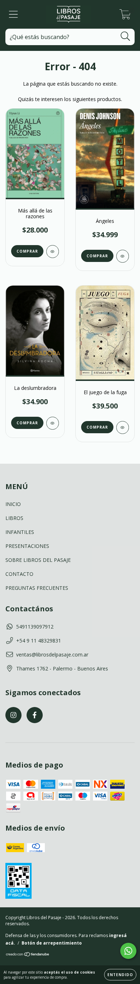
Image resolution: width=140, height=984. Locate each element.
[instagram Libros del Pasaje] (13, 715)
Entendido (120, 974)
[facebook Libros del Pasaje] (35, 715)
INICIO (13, 504)
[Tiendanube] (27, 955)
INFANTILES (19, 532)
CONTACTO (19, 573)
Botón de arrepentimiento (52, 943)
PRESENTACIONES (27, 546)
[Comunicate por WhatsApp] (128, 951)
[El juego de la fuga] (122, 427)
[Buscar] (125, 36)
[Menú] (13, 14)
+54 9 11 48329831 (38, 640)
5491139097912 (34, 626)
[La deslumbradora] (52, 423)
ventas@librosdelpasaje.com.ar (52, 654)
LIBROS (14, 518)
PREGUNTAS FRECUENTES (36, 587)
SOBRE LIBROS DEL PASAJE (38, 560)
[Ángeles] (122, 256)
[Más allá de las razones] (52, 251)
